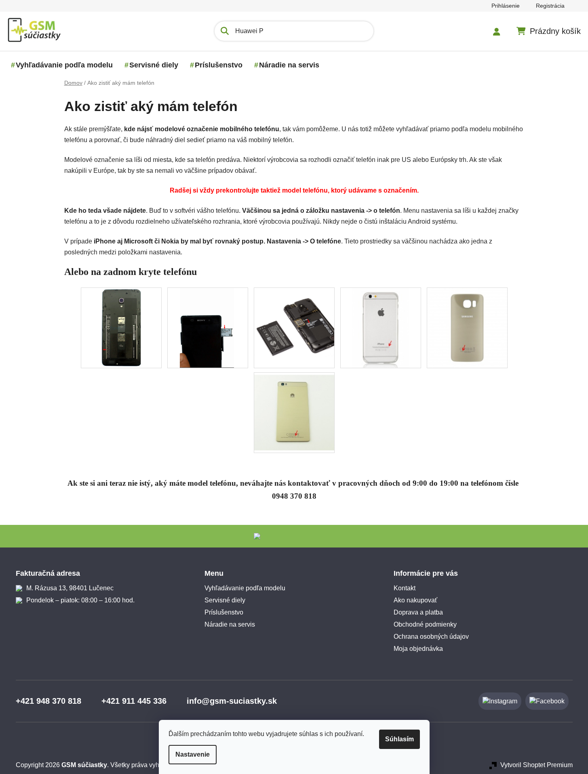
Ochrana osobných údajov (431, 636)
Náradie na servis (229, 624)
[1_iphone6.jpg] (380, 327)
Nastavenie (192, 754)
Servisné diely (224, 600)
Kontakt (404, 588)
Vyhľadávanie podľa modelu (244, 588)
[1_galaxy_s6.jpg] (467, 327)
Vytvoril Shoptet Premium (536, 764)
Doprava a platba (418, 612)
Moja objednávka (418, 648)
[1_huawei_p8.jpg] (294, 409)
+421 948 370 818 (48, 700)
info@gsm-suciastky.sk (232, 700)
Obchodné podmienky (425, 624)
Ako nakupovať (415, 600)
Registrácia (550, 5)
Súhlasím (399, 739)
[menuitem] (64, 65)
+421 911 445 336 (133, 700)
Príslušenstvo (223, 612)
